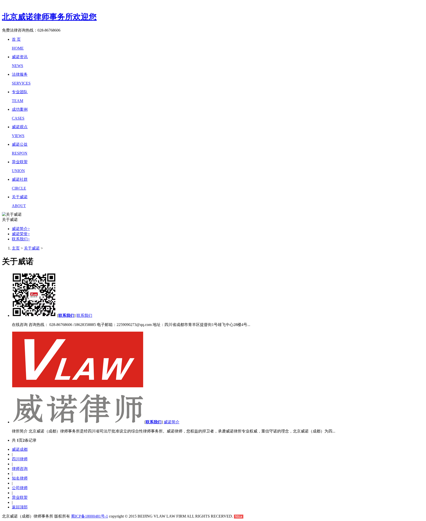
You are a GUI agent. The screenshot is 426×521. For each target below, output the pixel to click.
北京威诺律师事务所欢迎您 (49, 16)
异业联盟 (20, 497)
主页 (16, 248)
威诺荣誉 (21, 234)
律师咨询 (20, 469)
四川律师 (20, 459)
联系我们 (21, 239)
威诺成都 (20, 449)
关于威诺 (32, 248)
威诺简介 (21, 229)
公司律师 (20, 488)
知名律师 (20, 478)
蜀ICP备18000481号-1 (89, 516)
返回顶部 (20, 507)
